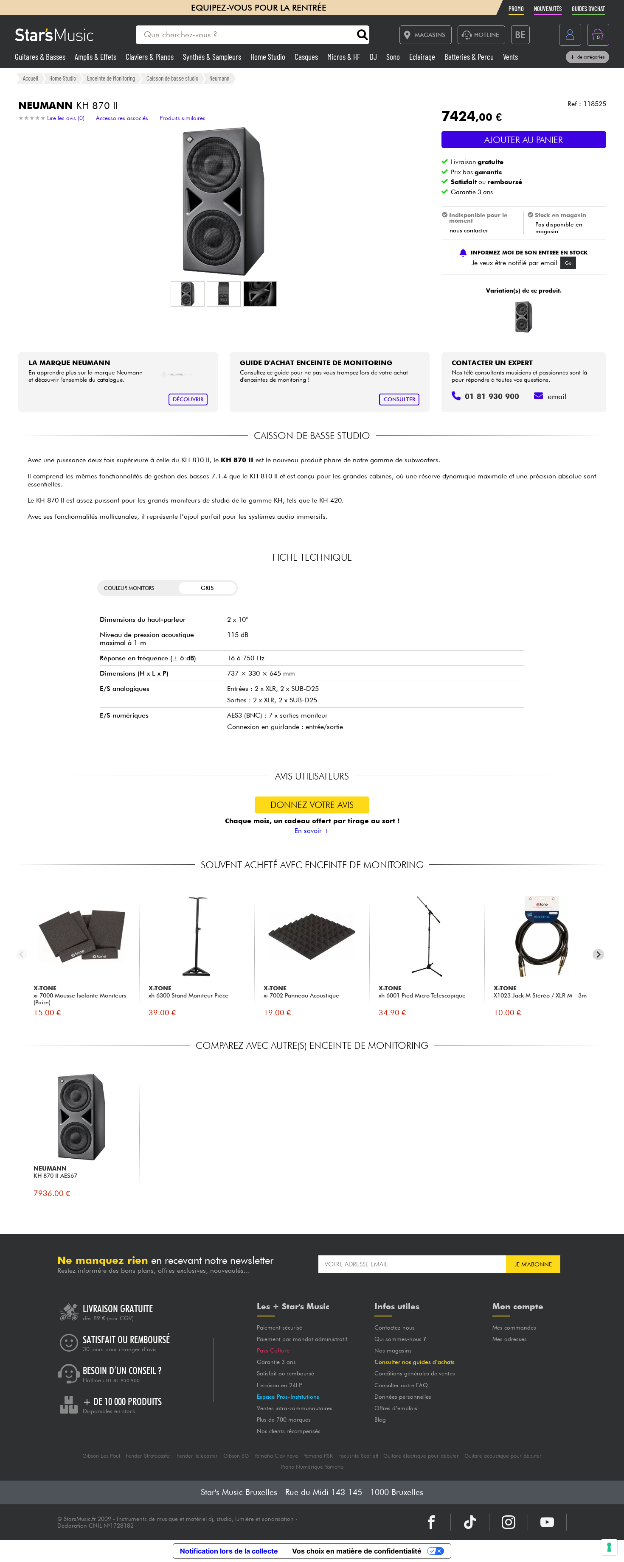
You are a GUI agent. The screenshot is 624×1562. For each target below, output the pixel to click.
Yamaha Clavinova (276, 1456)
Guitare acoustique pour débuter (503, 1456)
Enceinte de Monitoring (111, 78)
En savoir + (312, 831)
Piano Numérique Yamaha (312, 1467)
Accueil (30, 78)
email (557, 396)
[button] (188, 294)
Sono (394, 56)
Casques (307, 56)
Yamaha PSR (318, 1456)
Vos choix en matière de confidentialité (357, 1551)
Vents (510, 56)
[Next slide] (598, 954)
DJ (374, 56)
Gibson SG (236, 1456)
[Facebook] (431, 1522)
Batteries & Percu (469, 56)
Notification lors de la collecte (229, 1551)
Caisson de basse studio (172, 78)
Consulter (399, 399)
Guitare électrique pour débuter (421, 1456)
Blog (380, 1419)
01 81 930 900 (123, 1380)
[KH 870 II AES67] (523, 317)
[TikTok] (470, 1522)
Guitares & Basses (41, 56)
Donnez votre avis (312, 804)
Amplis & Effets (96, 56)
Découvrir (188, 399)
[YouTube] (547, 1522)
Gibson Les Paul (101, 1456)
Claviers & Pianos (150, 56)
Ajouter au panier (523, 139)
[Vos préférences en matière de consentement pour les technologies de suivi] (609, 1547)
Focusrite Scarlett (358, 1456)
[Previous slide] (22, 954)
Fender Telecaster (197, 1456)
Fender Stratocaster (148, 1456)
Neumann (219, 78)
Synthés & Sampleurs (213, 56)
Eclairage (423, 56)
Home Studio (268, 56)
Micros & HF (344, 56)
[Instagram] (508, 1522)
